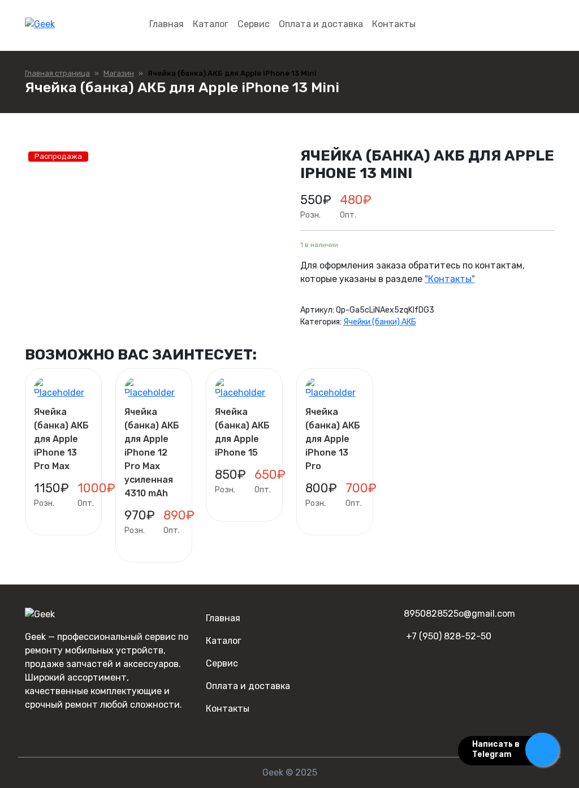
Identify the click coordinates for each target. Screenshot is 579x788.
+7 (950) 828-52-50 (448, 636)
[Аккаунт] (544, 24)
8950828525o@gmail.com (459, 613)
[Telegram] (49, 727)
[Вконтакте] (31, 727)
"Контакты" (450, 279)
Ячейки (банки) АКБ (379, 322)
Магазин (118, 73)
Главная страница (57, 73)
